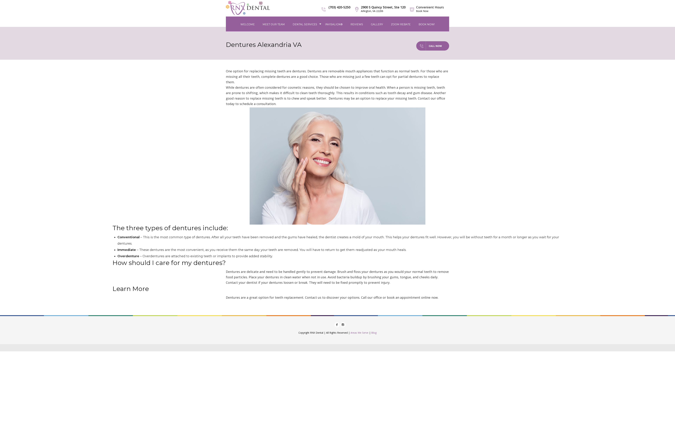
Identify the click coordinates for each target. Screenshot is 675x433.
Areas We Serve (359, 332)
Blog (374, 332)
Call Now (435, 46)
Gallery (377, 24)
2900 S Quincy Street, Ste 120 (383, 9)
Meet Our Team (274, 24)
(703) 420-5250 (339, 7)
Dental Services (305, 24)
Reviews (357, 24)
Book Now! (427, 24)
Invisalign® (334, 24)
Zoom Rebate (401, 24)
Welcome (247, 24)
